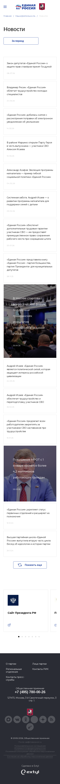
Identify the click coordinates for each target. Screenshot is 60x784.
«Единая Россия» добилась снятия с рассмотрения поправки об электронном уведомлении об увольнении (30, 118)
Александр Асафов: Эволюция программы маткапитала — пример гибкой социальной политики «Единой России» (30, 173)
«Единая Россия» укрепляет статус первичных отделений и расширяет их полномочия (28, 513)
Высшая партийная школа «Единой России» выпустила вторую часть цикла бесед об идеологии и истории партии (29, 541)
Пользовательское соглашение (30, 746)
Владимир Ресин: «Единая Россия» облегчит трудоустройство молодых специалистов (27, 91)
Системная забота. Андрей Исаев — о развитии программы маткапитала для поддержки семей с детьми (28, 201)
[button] (18, 636)
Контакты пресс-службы (15, 678)
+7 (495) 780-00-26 (30, 692)
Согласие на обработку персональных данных (30, 756)
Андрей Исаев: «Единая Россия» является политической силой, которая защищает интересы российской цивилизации (28, 371)
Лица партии (39, 663)
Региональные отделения (14, 670)
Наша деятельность (25, 16)
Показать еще (33, 565)
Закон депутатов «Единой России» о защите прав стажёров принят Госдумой (29, 65)
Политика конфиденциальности (30, 748)
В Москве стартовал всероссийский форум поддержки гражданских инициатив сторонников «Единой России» (29, 316)
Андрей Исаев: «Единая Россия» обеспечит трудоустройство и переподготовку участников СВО (25, 398)
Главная (8, 16)
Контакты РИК (40, 669)
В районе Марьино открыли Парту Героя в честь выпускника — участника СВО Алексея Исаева (29, 146)
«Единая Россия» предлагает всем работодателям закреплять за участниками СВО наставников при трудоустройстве (26, 426)
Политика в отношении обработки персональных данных (30, 752)
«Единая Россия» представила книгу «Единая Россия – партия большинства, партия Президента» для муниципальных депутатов (29, 264)
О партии (11, 663)
